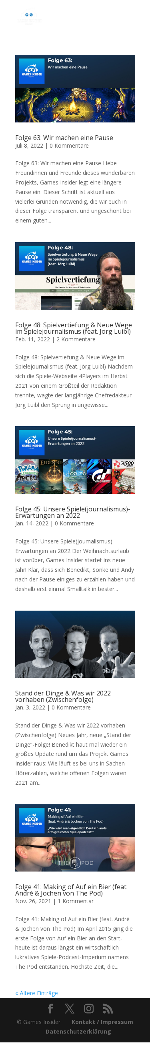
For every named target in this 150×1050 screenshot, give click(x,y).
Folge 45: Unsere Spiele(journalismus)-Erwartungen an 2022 (72, 512)
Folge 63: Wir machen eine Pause (64, 137)
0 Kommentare (69, 145)
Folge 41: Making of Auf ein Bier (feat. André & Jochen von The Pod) (71, 890)
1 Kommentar (76, 901)
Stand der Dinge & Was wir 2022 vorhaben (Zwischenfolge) (63, 696)
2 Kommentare (76, 339)
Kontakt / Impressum (102, 1022)
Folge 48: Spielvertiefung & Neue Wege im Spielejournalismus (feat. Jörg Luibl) (73, 328)
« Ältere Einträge (36, 993)
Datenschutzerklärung (78, 1031)
